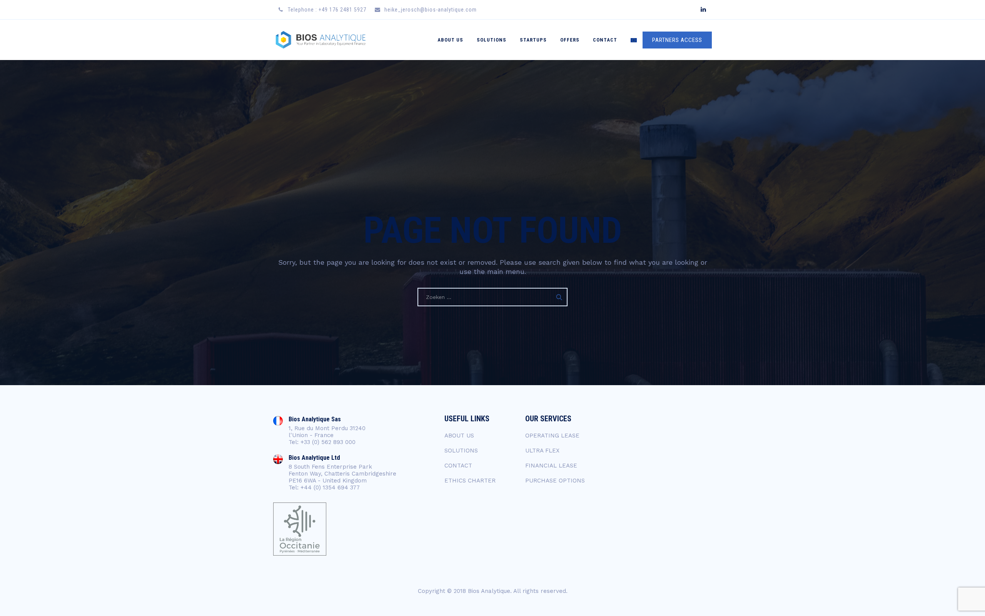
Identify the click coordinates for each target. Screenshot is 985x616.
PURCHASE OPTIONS (555, 480)
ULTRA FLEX (542, 450)
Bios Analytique (489, 591)
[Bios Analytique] (320, 40)
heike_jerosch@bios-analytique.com (430, 10)
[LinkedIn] (703, 9)
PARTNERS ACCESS (677, 40)
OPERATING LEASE (552, 435)
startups (533, 40)
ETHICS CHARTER (470, 480)
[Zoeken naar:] (492, 297)
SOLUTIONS (491, 40)
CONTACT (605, 40)
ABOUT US (450, 40)
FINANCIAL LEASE (551, 465)
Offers (569, 40)
